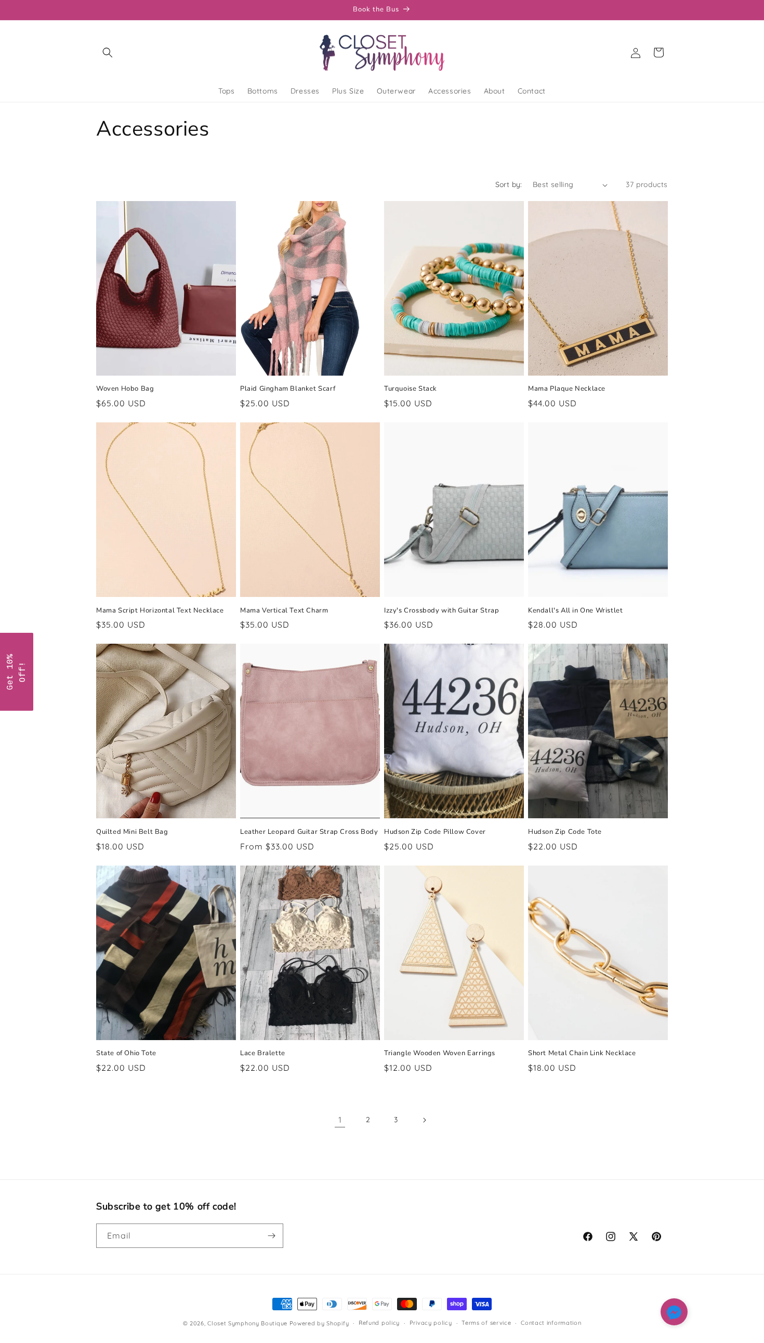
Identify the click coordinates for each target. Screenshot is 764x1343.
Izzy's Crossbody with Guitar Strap (441, 610)
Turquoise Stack (410, 388)
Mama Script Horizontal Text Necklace (160, 610)
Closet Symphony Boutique (247, 1323)
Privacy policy (431, 1322)
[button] (107, 52)
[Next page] (424, 1120)
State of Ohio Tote (126, 1053)
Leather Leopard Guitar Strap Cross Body (309, 832)
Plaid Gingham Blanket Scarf (287, 388)
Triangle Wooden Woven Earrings (439, 1053)
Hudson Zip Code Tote (565, 832)
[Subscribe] (271, 1236)
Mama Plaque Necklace (566, 388)
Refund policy (379, 1322)
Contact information (551, 1322)
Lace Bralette (262, 1053)
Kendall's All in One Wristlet (575, 610)
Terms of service (486, 1322)
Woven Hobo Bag (125, 388)
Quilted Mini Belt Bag (132, 832)
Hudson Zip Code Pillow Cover (435, 832)
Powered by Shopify (319, 1323)
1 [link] (340, 1119)
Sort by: (508, 184)
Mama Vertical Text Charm (284, 610)
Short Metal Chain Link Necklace (582, 1053)
